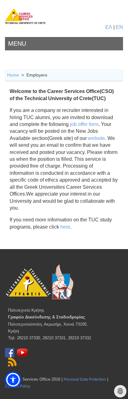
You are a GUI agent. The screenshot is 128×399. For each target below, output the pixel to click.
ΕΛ (108, 27)
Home (13, 74)
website (96, 138)
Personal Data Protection (85, 379)
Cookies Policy (17, 386)
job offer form (84, 124)
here (65, 227)
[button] (13, 380)
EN (119, 27)
